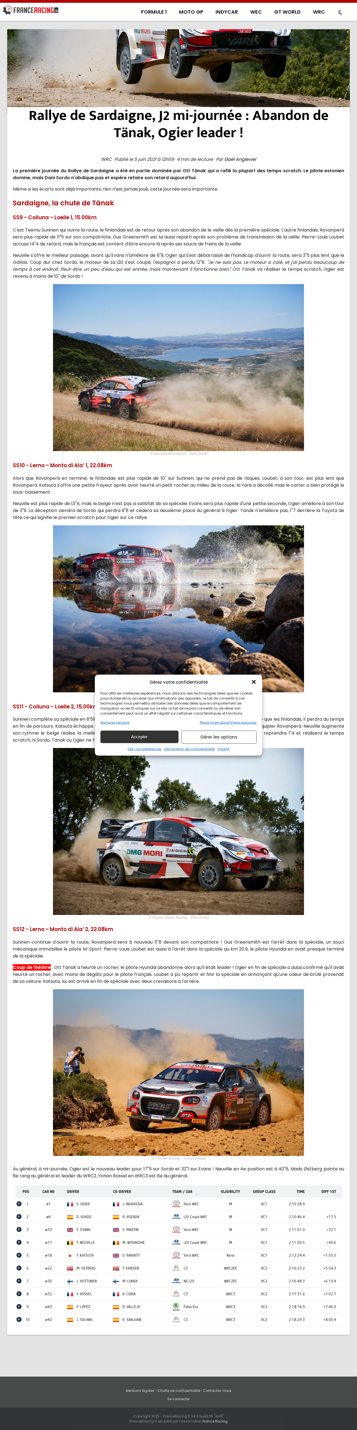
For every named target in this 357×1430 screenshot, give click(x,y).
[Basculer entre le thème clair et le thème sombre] (340, 12)
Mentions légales (140, 1390)
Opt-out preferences (144, 748)
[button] (254, 682)
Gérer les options (218, 737)
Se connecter (178, 1399)
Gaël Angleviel (240, 159)
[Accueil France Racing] (30, 11)
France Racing (215, 1421)
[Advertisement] (178, 71)
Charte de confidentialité (179, 1390)
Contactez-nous (217, 1390)
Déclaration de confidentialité (189, 748)
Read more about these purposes (228, 722)
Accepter (139, 736)
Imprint (224, 748)
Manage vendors (115, 722)
